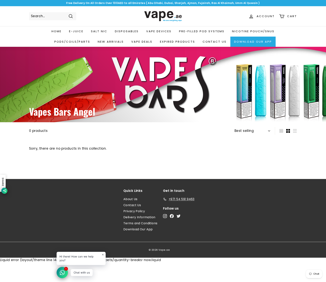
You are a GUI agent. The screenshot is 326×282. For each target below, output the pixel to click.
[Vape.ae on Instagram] (165, 216)
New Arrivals (111, 42)
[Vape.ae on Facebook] (172, 216)
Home (57, 31)
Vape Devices (158, 31)
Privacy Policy (134, 211)
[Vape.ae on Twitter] (179, 216)
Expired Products (177, 42)
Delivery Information (139, 217)
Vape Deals (141, 42)
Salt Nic (99, 31)
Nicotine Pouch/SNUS (253, 31)
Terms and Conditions (140, 223)
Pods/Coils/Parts (72, 42)
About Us (130, 199)
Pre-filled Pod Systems (202, 31)
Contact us (215, 42)
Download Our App (253, 42)
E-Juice (76, 31)
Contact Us (132, 205)
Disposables (127, 31)
